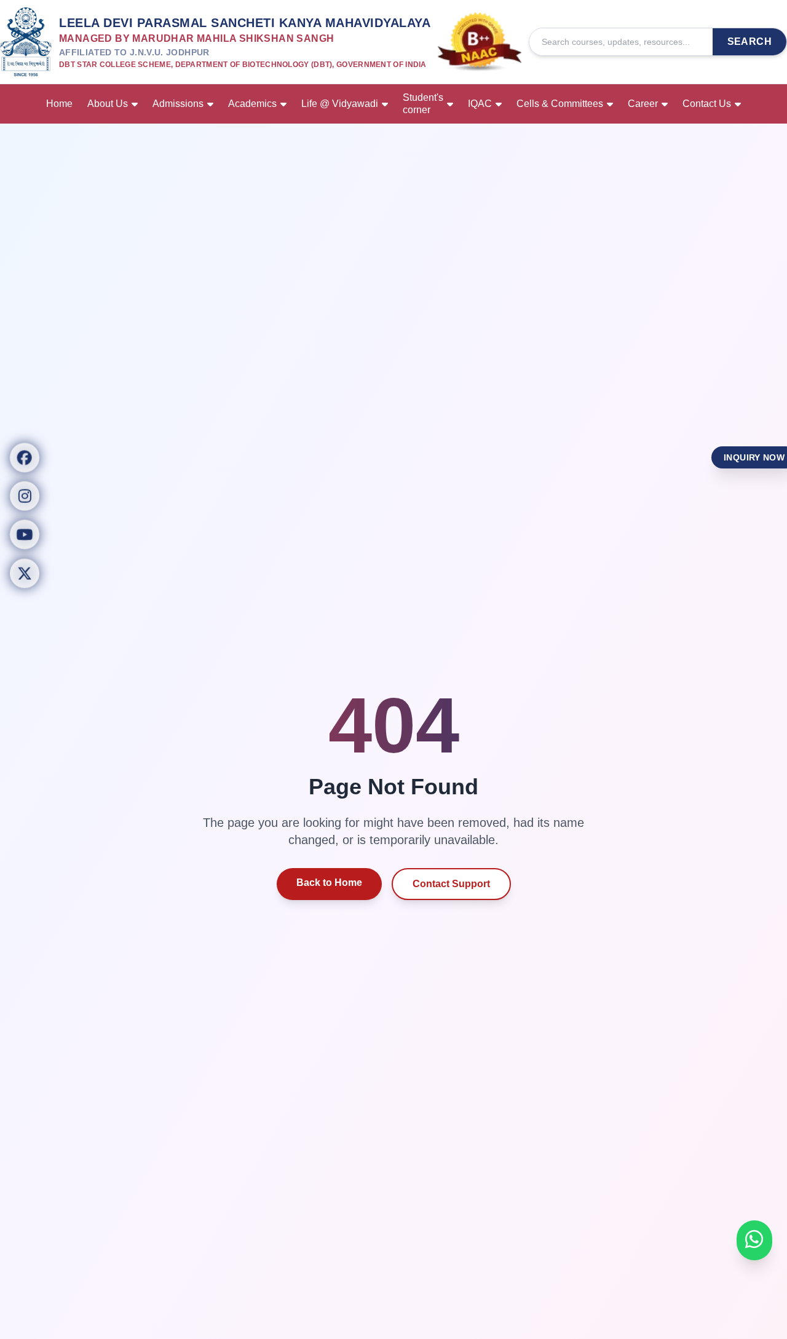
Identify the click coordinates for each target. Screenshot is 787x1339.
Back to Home (329, 882)
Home (59, 103)
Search (749, 41)
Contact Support (451, 884)
